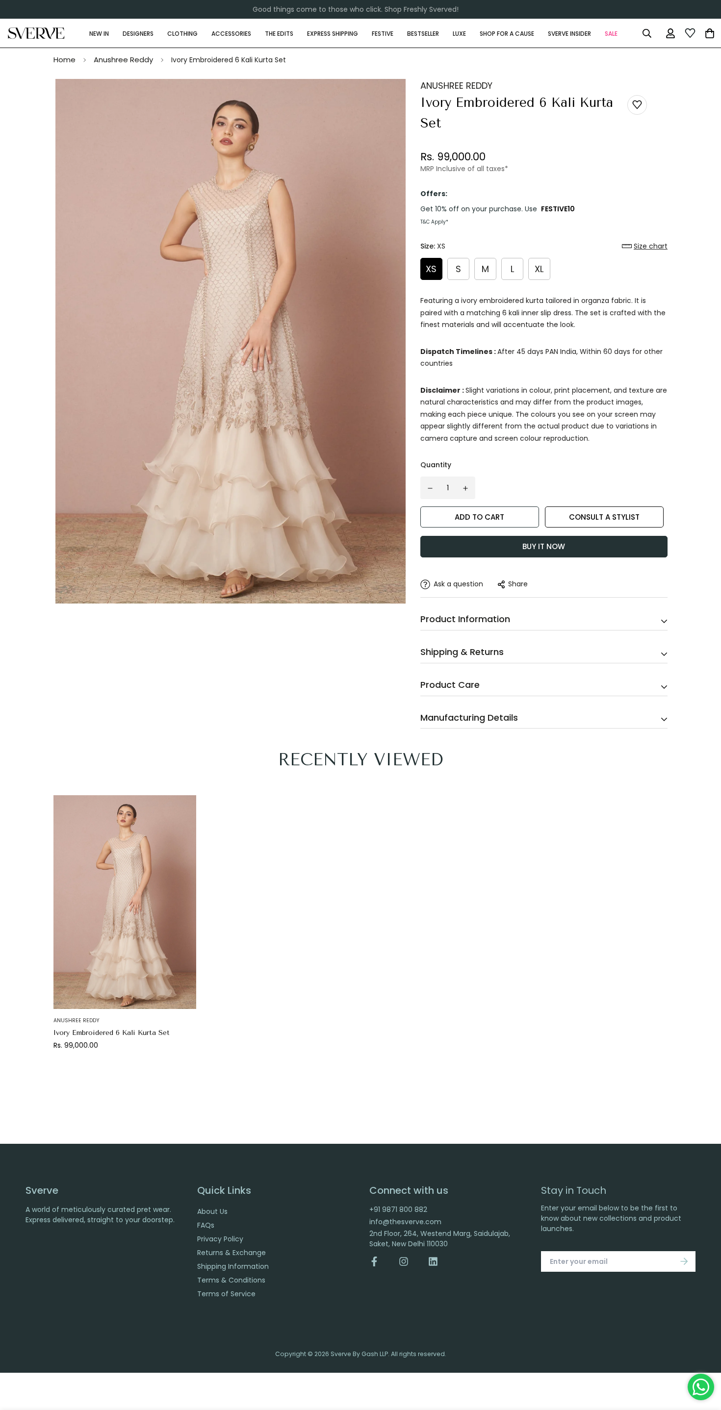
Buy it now (543, 546)
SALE (611, 33)
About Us (212, 1211)
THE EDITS (279, 33)
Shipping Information (233, 1266)
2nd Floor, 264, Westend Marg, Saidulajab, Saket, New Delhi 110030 (439, 1239)
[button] (645, 246)
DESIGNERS (138, 33)
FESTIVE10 (558, 209)
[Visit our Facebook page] (379, 1261)
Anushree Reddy (123, 59)
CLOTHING (182, 33)
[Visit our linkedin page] (433, 1261)
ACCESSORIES (231, 33)
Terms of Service (226, 1294)
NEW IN (99, 33)
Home (64, 59)
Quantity (435, 465)
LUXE (459, 33)
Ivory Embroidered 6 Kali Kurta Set (111, 1033)
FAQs (205, 1225)
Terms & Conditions (231, 1280)
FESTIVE (382, 33)
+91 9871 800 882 (398, 1209)
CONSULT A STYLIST (604, 517)
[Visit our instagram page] (403, 1261)
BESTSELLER (423, 33)
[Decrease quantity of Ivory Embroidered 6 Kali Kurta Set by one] (430, 488)
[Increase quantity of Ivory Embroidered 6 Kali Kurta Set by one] (465, 488)
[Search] (646, 33)
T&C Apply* (434, 222)
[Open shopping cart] (709, 33)
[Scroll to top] (703, 1356)
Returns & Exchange (231, 1253)
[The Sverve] (36, 33)
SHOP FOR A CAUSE (507, 33)
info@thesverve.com (405, 1222)
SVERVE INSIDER (569, 33)
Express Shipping (332, 33)
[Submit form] (684, 1261)
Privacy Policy (220, 1239)
